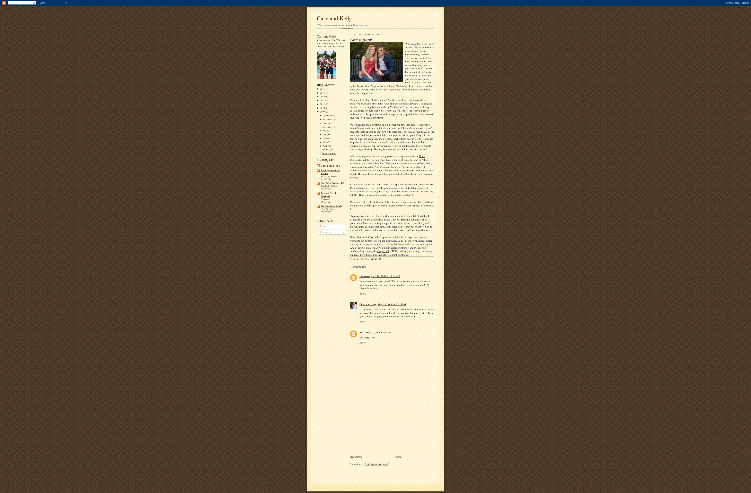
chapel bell (383, 251)
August (326, 130)
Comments (326, 232)
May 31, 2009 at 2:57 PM (379, 332)
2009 (322, 111)
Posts (323, 226)
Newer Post (356, 456)
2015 (322, 88)
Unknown (364, 276)
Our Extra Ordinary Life (333, 183)
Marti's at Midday (397, 100)
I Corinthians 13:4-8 (379, 202)
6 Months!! (325, 199)
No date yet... (328, 149)
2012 (322, 100)
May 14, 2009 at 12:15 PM (392, 304)
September (328, 126)
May (325, 142)
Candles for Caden (329, 186)
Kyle (362, 332)
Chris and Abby (367, 304)
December (327, 115)
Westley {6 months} (329, 176)
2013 (322, 96)
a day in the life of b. (330, 165)
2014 (322, 92)
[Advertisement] (379, 427)
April (325, 145)
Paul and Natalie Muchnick (329, 195)
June (325, 138)
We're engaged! (329, 153)
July (325, 134)
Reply (362, 293)
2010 (322, 107)
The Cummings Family (331, 206)
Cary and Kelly (334, 18)
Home (398, 456)
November (328, 119)
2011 (322, 104)
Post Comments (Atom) (377, 464)
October (327, 122)
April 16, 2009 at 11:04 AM (385, 276)
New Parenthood (328, 209)
